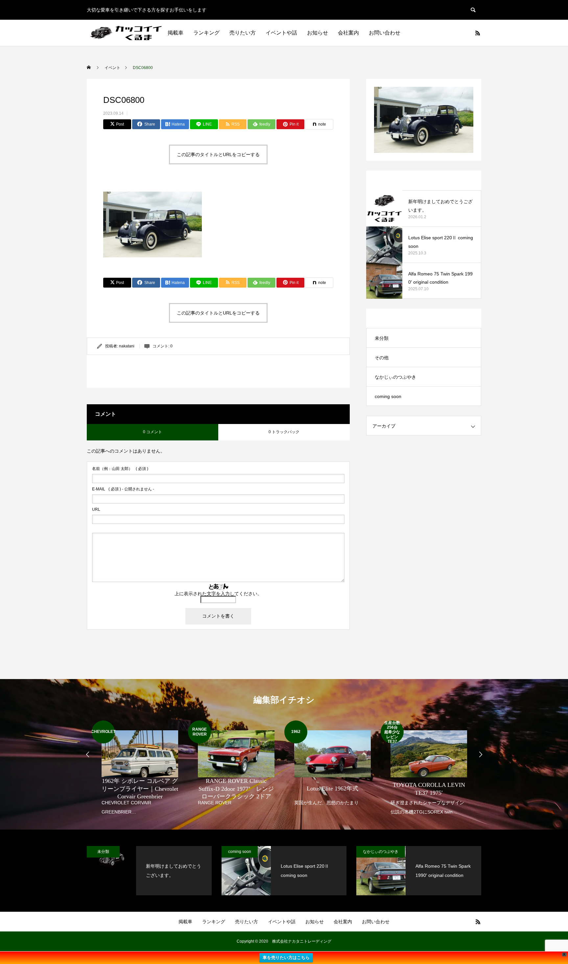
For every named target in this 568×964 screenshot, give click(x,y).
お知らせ (317, 32)
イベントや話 (281, 32)
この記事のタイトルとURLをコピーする (218, 154)
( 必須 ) (120, 469)
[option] (140, 768)
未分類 (382, 338)
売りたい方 (242, 32)
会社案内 (348, 32)
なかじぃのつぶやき (395, 377)
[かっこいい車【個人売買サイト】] (127, 33)
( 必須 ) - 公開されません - (123, 489)
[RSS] (478, 33)
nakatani (126, 346)
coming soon (388, 396)
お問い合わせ (384, 32)
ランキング (206, 32)
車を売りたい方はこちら (286, 957)
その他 (382, 357)
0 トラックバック (284, 432)
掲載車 (175, 32)
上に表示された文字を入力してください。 (218, 593)
